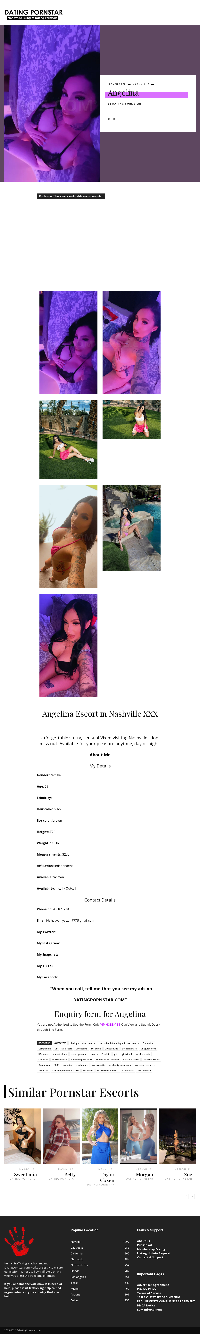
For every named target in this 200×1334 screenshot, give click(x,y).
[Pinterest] (130, 111)
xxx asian (67, 1065)
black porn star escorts (82, 1043)
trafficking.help (40, 1288)
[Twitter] (121, 111)
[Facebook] (112, 111)
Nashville (141, 84)
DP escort (67, 1048)
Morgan (144, 1174)
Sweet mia (25, 1174)
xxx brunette (98, 1065)
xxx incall (43, 1070)
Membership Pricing (151, 1249)
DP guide (96, 1048)
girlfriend (127, 1054)
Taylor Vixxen (106, 1177)
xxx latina (88, 1070)
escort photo (60, 1054)
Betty (70, 1174)
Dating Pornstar (126, 103)
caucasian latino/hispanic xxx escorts (119, 1043)
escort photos (78, 1054)
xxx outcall (128, 1070)
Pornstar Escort (151, 1059)
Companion (44, 1048)
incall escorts (143, 1054)
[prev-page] (186, 1196)
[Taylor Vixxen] (100, 1136)
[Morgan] (138, 1136)
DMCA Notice (146, 1305)
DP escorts (81, 1048)
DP (56, 1048)
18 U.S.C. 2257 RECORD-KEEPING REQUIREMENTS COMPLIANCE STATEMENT (166, 1299)
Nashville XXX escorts (107, 1059)
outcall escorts (131, 1059)
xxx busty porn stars (120, 1065)
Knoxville (43, 1059)
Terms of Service (149, 1293)
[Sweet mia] (22, 1136)
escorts (94, 1054)
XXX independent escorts (65, 1070)
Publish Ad (144, 1245)
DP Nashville (111, 1048)
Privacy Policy (146, 1289)
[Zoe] (177, 1136)
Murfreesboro (59, 1059)
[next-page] (192, 1196)
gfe (116, 1054)
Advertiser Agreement (153, 1285)
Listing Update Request (154, 1253)
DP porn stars (129, 1048)
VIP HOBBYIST (110, 1024)
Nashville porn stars (81, 1059)
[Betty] (61, 1136)
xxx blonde (82, 1065)
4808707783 (60, 1043)
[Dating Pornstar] (33, 15)
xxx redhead (144, 1070)
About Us (143, 1241)
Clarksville (148, 1043)
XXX (56, 1065)
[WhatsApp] (139, 111)
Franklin (106, 1054)
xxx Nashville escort (107, 1070)
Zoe (188, 1174)
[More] (148, 111)
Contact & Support (150, 1257)
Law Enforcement (149, 1309)
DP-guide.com (148, 1048)
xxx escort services (145, 1065)
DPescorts (43, 1054)
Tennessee (117, 84)
